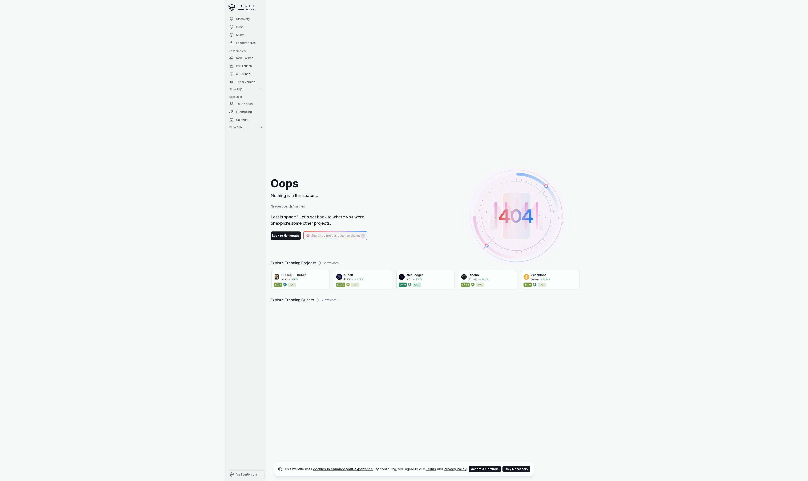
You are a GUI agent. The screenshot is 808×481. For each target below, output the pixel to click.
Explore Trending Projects (293, 263)
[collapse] (267, 12)
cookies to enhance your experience (343, 469)
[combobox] (335, 236)
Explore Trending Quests (292, 300)
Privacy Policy (455, 469)
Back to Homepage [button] (286, 235)
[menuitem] (246, 19)
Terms (431, 469)
